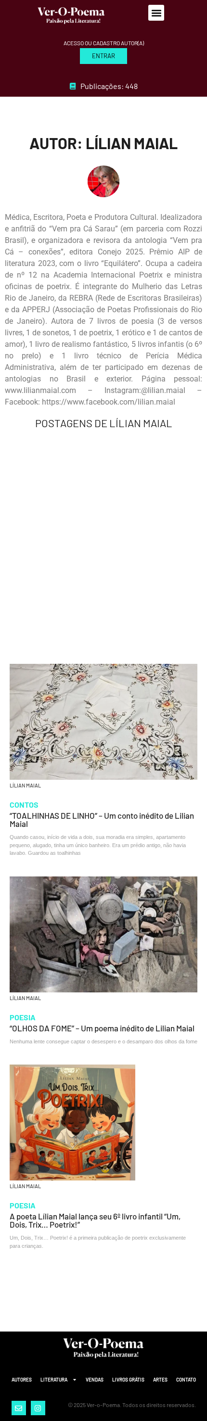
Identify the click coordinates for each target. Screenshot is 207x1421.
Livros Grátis (128, 1380)
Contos (24, 804)
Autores (22, 1380)
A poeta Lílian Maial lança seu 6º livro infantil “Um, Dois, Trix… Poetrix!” (95, 1220)
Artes (160, 1380)
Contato (186, 1380)
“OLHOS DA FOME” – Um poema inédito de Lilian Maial (102, 1028)
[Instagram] (38, 1408)
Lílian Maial (25, 785)
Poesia (23, 1017)
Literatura (53, 1380)
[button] (156, 13)
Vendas (95, 1380)
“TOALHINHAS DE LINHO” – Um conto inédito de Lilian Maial (102, 819)
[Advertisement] (103, 546)
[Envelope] (19, 1408)
